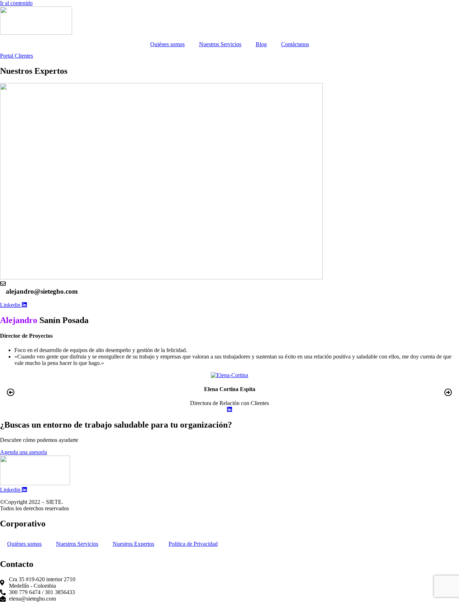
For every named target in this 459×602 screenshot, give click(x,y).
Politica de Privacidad (193, 544)
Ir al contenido (16, 3)
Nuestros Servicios (220, 44)
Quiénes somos (167, 44)
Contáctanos (295, 44)
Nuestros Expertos (133, 544)
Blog (261, 44)
